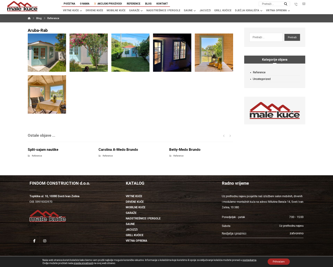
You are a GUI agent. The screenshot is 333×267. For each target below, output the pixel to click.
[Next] (230, 135)
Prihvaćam (279, 261)
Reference (37, 156)
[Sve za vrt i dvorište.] (22, 6)
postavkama (249, 260)
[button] (285, 4)
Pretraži (292, 37)
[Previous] (224, 135)
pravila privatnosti (83, 263)
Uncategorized (262, 79)
